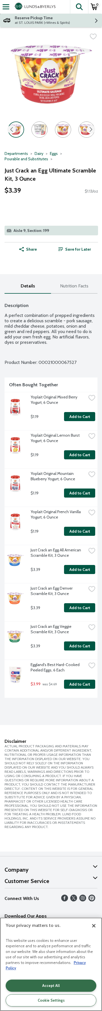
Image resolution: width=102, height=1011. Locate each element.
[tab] (28, 286)
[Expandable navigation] (6, 6)
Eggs (54, 153)
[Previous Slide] (12, 130)
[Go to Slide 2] (39, 129)
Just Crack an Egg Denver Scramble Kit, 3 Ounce (52, 591)
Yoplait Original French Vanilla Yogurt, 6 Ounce (56, 514)
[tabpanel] (51, 498)
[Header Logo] (34, 7)
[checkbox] (93, 36)
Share (31, 249)
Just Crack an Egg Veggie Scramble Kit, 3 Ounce (51, 629)
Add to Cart (79, 416)
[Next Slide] (91, 130)
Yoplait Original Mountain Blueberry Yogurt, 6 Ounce (53, 476)
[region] (51, 964)
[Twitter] (73, 900)
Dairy (39, 153)
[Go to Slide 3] (63, 129)
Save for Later (78, 249)
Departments (16, 153)
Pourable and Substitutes (26, 158)
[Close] (94, 926)
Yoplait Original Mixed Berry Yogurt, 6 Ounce (54, 399)
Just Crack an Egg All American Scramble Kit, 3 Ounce (56, 552)
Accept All (51, 985)
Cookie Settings (51, 1000)
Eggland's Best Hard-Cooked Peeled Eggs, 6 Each (55, 667)
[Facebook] (64, 900)
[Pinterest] (91, 900)
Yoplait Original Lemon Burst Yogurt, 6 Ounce (55, 438)
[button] (79, 7)
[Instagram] (82, 900)
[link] (74, 249)
